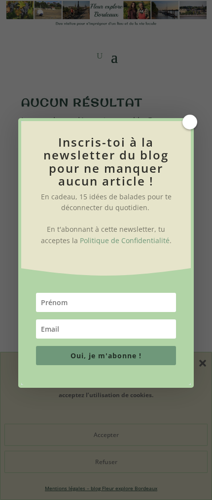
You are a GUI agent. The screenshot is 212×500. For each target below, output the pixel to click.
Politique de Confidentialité (125, 240)
